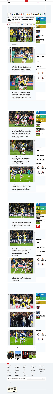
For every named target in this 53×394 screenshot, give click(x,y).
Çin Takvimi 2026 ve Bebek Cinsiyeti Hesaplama (41, 366)
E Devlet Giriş (16, 369)
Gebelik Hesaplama (41, 368)
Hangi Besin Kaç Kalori (33, 370)
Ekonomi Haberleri (9, 366)
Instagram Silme (16, 375)
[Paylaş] (34, 27)
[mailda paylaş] (26, 24)
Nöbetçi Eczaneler (17, 367)
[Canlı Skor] (41, 26)
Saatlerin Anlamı (24, 366)
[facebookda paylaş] (20, 24)
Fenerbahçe (16, 17)
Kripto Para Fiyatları (9, 375)
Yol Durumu (16, 372)
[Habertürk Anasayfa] (26, 0)
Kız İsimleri (32, 375)
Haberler (8, 17)
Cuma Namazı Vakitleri (17, 366)
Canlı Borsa (16, 365)
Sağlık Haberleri (8, 370)
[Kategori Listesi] (45, 0)
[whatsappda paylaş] (25, 24)
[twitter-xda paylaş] (21, 24)
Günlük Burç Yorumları (17, 370)
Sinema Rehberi (16, 373)
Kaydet (44, 378)
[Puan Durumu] (41, 22)
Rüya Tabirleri (32, 367)
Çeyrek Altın (24, 369)
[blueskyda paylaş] (22, 24)
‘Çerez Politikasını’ (14, 389)
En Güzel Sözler (32, 372)
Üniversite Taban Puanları (33, 366)
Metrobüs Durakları (33, 373)
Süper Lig (13, 17)
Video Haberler (32, 365)
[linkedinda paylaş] (23, 24)
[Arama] (7, 0)
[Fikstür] (41, 18)
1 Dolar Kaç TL (24, 373)
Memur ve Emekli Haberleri (9, 372)
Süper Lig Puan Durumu (25, 375)
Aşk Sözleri (24, 367)
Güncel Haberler (8, 367)
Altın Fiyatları (8, 373)
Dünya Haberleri (8, 369)
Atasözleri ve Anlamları (41, 365)
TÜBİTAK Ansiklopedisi (33, 369)
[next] (35, 355)
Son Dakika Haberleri (9, 365)
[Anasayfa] (8, 363)
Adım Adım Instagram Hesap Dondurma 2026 (42, 371)
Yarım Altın (24, 370)
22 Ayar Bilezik (24, 372)
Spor (8, 2)
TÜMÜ (36, 164)
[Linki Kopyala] (27, 24)
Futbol (11, 17)
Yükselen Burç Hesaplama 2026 (42, 369)
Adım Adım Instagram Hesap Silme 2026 (42, 373)
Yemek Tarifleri (24, 365)
